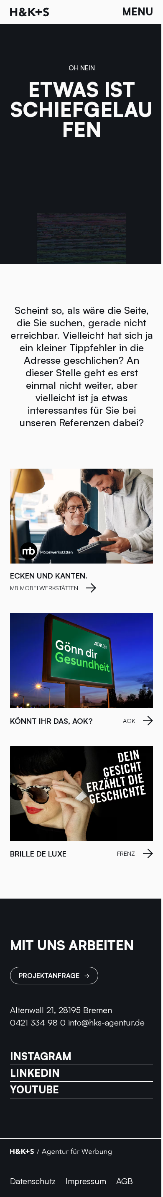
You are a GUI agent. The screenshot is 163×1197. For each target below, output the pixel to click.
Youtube (34, 1089)
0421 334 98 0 (38, 1022)
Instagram (40, 1056)
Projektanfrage (49, 975)
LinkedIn (35, 1073)
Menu (137, 11)
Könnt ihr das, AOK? (51, 720)
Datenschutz (33, 1181)
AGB (124, 1181)
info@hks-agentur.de (106, 1022)
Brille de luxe (38, 853)
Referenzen (84, 422)
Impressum (86, 1181)
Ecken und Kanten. (48, 575)
